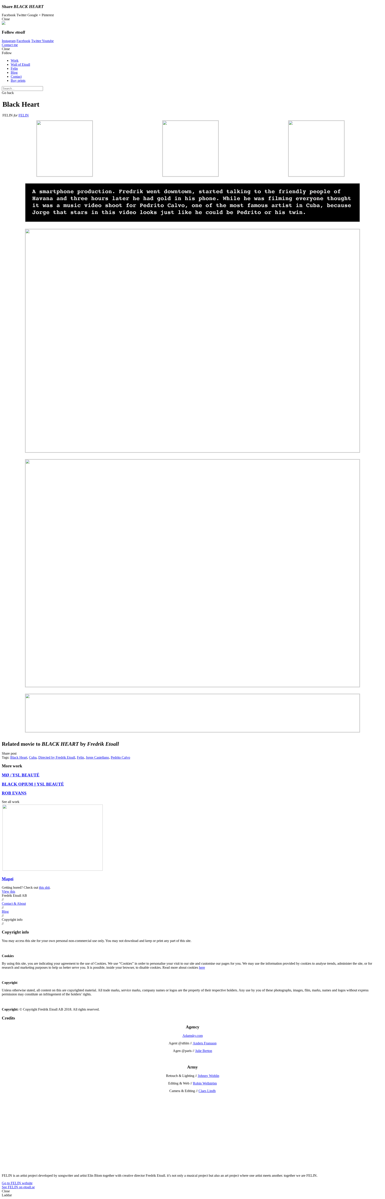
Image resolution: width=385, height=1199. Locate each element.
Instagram (9, 41)
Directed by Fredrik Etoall (56, 757)
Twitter (36, 41)
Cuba (33, 757)
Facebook (23, 41)
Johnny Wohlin (208, 1076)
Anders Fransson (205, 1043)
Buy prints (18, 80)
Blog (14, 72)
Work (14, 60)
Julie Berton (203, 1051)
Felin (14, 68)
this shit (44, 887)
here (202, 967)
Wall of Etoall (20, 64)
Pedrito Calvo (120, 757)
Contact (16, 76)
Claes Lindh (207, 1091)
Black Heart (18, 757)
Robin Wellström (205, 1083)
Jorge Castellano (97, 757)
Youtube (48, 41)
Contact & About (14, 903)
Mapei (7, 878)
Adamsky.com (192, 1036)
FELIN (23, 115)
